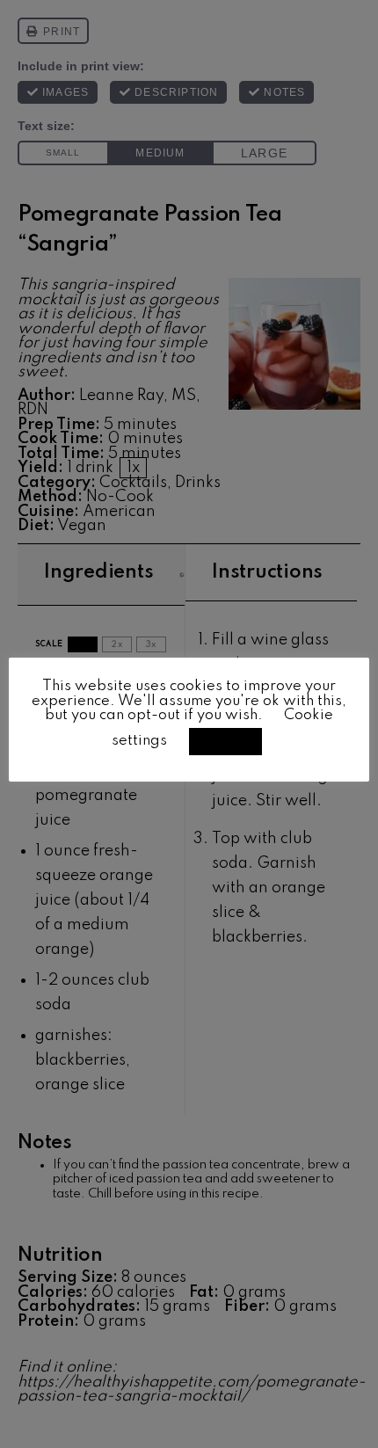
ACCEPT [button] (225, 741)
